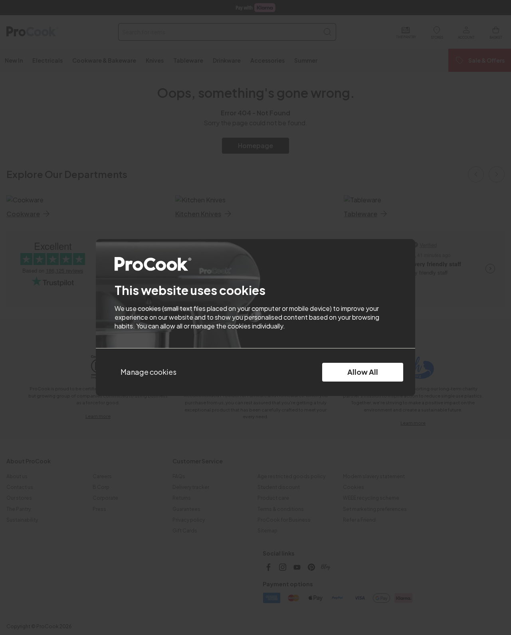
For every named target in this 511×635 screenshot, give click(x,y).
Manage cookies (148, 371)
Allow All (362, 371)
